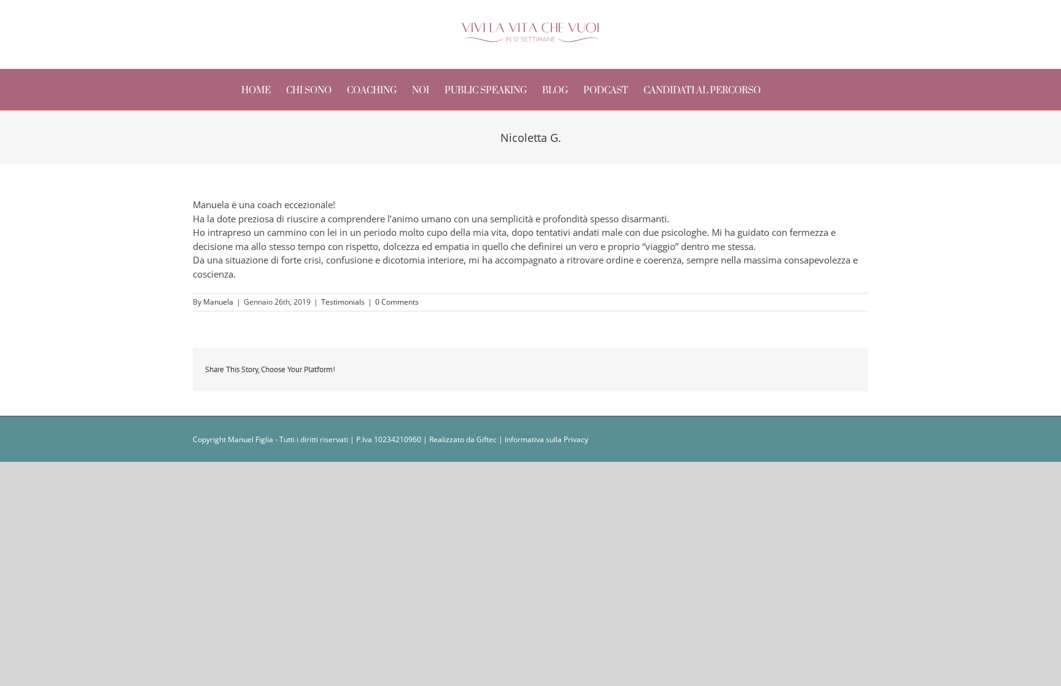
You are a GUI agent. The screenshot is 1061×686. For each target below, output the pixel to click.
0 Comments (397, 302)
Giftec (486, 439)
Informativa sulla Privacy (546, 439)
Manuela (218, 302)
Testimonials (343, 302)
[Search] (801, 89)
